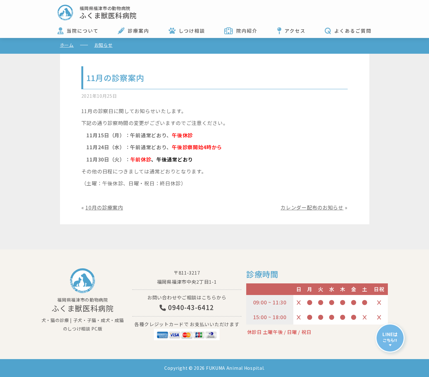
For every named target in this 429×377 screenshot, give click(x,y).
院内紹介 (247, 30)
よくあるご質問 (353, 30)
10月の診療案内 (104, 207)
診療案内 (138, 30)
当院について (83, 30)
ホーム (67, 45)
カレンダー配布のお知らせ (311, 207)
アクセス (295, 30)
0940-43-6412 (190, 307)
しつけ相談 (192, 30)
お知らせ (103, 45)
